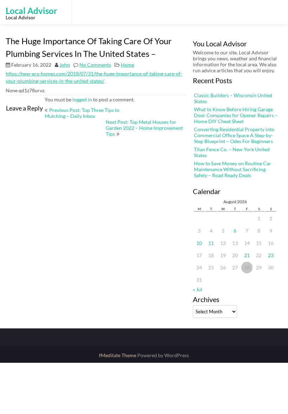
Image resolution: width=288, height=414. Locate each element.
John (64, 65)
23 (271, 255)
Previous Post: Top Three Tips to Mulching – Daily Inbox (82, 113)
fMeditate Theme (118, 355)
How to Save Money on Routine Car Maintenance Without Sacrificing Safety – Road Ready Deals (232, 169)
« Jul (197, 289)
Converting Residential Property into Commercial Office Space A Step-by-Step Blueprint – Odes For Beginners (234, 135)
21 (247, 255)
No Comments (95, 65)
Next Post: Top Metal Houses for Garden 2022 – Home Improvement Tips (144, 128)
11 (211, 243)
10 (199, 243)
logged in (82, 99)
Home (127, 65)
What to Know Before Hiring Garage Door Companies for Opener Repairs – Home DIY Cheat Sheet (236, 115)
